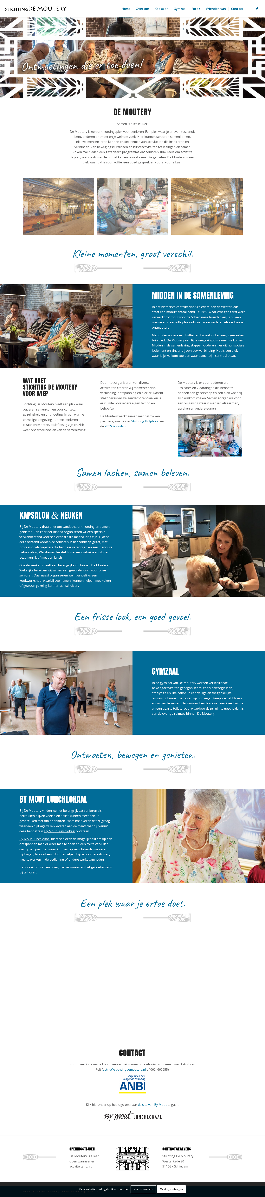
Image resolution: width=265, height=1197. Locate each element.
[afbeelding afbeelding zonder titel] (60, 208)
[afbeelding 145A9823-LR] (208, 208)
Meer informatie (143, 1189)
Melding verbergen (171, 1189)
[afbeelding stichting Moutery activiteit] (134, 208)
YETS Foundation (117, 426)
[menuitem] (126, 8)
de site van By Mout (152, 1104)
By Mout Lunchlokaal (59, 831)
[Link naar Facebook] (257, 8)
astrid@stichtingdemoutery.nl (124, 1069)
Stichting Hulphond (145, 421)
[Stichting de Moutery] (36, 8)
